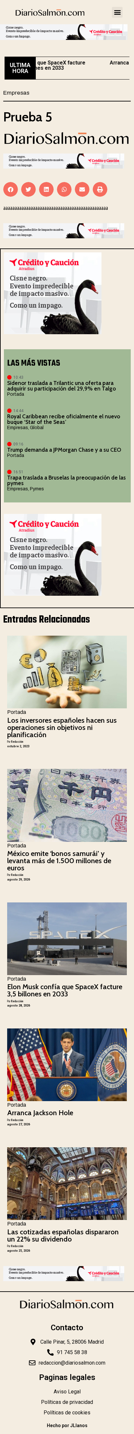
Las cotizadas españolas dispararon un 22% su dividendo (63, 1235)
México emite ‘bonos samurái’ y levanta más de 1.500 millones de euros (59, 860)
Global (37, 427)
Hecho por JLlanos (67, 1425)
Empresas (16, 93)
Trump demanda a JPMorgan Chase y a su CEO (64, 449)
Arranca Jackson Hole (40, 1112)
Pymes (37, 488)
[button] (117, 12)
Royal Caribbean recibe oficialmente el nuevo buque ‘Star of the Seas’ (63, 419)
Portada (15, 394)
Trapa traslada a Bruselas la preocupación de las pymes (66, 480)
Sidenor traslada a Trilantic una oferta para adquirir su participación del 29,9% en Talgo (61, 386)
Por (15, 741)
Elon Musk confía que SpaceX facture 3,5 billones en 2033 (64, 990)
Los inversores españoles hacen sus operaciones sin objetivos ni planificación (62, 727)
